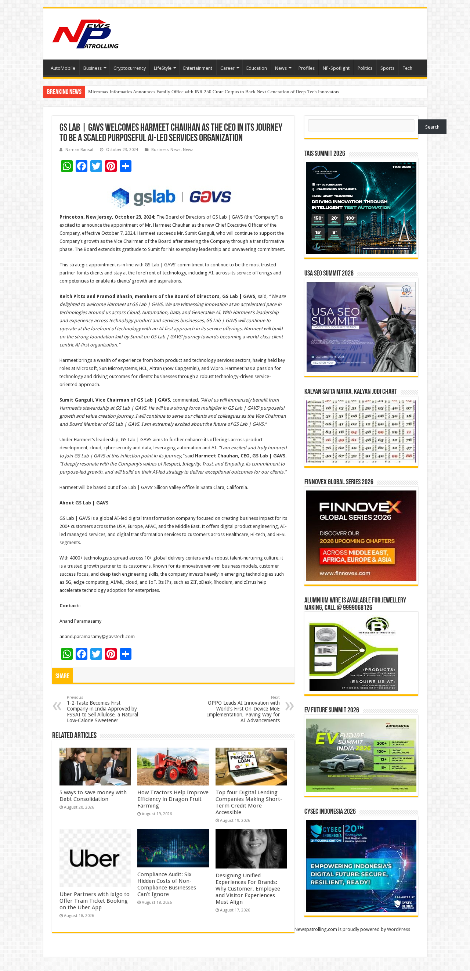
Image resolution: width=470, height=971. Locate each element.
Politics (365, 68)
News (281, 68)
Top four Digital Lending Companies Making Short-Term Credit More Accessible (249, 802)
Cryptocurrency (129, 68)
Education (256, 68)
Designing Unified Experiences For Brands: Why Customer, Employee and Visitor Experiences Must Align (248, 888)
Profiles (307, 68)
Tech (407, 68)
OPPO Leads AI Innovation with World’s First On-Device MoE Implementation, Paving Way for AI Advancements (243, 709)
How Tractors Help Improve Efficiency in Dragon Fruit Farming (173, 799)
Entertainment (197, 68)
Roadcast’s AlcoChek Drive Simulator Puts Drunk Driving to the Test (156, 91)
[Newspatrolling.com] (85, 33)
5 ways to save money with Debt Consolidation (93, 795)
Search (432, 127)
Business (92, 68)
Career (227, 68)
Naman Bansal (79, 149)
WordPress (398, 929)
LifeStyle (162, 68)
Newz (188, 149)
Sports (387, 68)
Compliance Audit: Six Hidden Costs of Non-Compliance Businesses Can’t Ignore (166, 884)
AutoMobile (63, 68)
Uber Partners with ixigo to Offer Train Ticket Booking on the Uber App (94, 901)
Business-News (166, 149)
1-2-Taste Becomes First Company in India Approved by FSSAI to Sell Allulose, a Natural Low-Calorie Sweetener (102, 709)
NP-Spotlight (336, 68)
